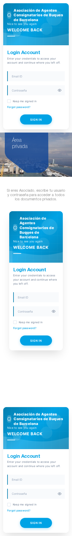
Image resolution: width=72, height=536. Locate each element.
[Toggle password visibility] (59, 90)
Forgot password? (18, 107)
